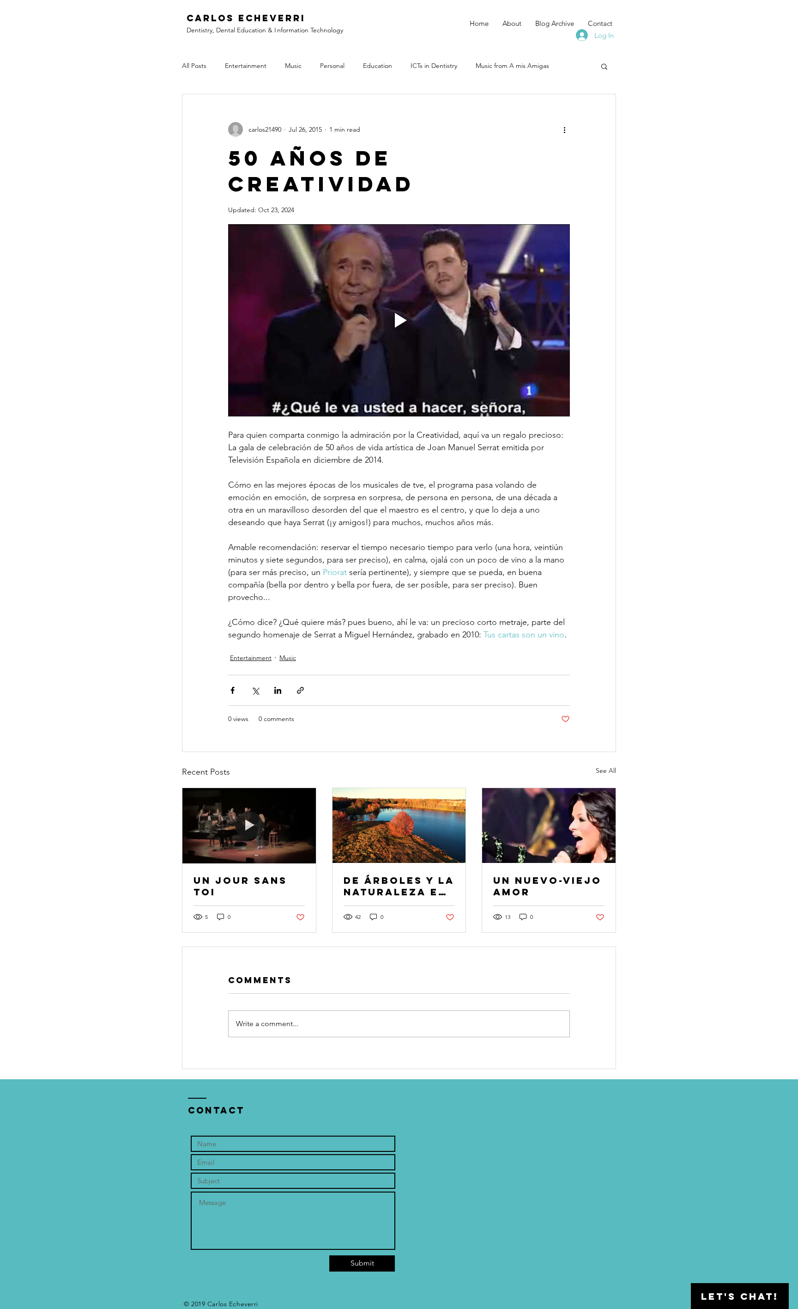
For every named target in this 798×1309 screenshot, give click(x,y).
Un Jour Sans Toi (240, 886)
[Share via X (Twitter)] (255, 690)
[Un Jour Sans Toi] (249, 825)
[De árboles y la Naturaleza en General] (399, 825)
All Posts (194, 65)
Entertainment (245, 65)
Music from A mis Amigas (512, 65)
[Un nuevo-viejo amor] (549, 825)
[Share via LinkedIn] (277, 690)
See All (606, 770)
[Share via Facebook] (232, 690)
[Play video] (399, 320)
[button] (604, 66)
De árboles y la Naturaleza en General (399, 886)
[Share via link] (300, 690)
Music (293, 65)
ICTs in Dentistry (434, 65)
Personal (332, 65)
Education (377, 65)
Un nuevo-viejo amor (547, 886)
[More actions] (564, 129)
